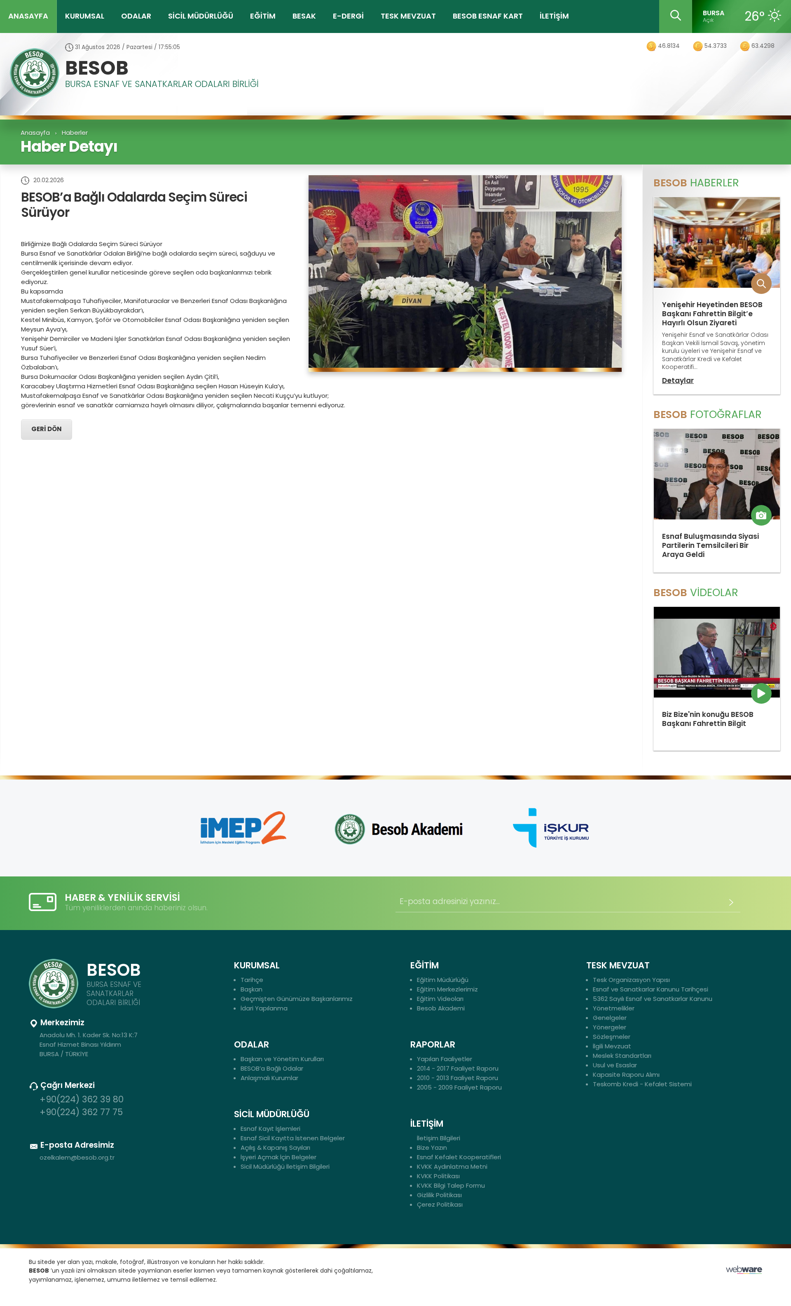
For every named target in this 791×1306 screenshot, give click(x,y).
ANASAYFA (28, 16)
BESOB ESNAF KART (488, 16)
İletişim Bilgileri (438, 1138)
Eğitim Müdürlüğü (442, 979)
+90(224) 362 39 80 (82, 1099)
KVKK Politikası (438, 1176)
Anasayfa (35, 132)
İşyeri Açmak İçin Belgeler (278, 1157)
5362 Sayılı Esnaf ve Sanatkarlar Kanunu (652, 998)
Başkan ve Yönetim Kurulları (282, 1059)
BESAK (304, 16)
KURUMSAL (84, 16)
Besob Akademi (441, 1008)
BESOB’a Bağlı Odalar (272, 1068)
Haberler (75, 132)
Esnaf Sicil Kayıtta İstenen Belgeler (293, 1138)
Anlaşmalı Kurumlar (269, 1077)
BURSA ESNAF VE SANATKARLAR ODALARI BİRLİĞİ (162, 85)
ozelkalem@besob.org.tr (77, 1157)
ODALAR (136, 16)
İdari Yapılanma (264, 1008)
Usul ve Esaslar (615, 1065)
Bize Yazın (432, 1147)
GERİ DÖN (46, 429)
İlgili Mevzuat (612, 1046)
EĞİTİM (263, 16)
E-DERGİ (348, 16)
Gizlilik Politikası (439, 1195)
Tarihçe (252, 979)
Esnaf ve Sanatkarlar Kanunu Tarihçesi (650, 989)
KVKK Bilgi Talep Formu (451, 1185)
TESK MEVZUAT (408, 16)
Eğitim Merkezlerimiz (447, 989)
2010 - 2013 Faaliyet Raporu (457, 1077)
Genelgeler (610, 1017)
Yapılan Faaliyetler (444, 1059)
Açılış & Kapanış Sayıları (275, 1147)
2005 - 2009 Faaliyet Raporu (459, 1087)
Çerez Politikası (440, 1204)
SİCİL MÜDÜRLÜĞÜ (200, 16)
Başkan (251, 989)
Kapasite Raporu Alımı (626, 1074)
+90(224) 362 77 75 (81, 1112)
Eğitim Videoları (440, 998)
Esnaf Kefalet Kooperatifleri (459, 1157)
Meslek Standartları (622, 1055)
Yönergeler (609, 1027)
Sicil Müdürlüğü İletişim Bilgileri (285, 1166)
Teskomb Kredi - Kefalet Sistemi (642, 1084)
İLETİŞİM (554, 16)
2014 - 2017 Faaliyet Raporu (457, 1068)
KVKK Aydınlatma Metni (452, 1166)
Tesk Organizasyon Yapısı (631, 979)
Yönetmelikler (613, 1008)
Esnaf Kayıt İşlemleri (270, 1128)
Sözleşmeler (611, 1036)
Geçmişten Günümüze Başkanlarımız (297, 998)
